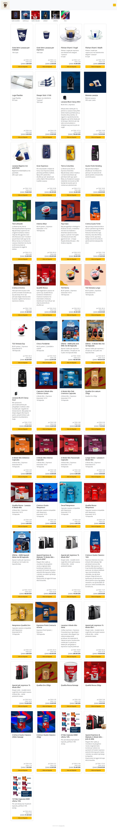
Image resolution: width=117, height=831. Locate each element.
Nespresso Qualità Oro (21, 625)
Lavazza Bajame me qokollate (20, 167)
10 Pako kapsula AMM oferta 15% (21, 800)
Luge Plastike (17, 95)
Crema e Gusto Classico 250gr (46, 736)
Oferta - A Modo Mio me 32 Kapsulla (94, 345)
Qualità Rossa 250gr (93, 685)
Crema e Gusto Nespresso (42, 506)
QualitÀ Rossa (42, 288)
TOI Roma (65, 288)
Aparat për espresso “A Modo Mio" (21, 686)
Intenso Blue (42, 224)
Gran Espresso (42, 166)
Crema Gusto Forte (92, 224)
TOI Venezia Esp (18, 344)
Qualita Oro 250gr (44, 685)
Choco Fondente (43, 344)
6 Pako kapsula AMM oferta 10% (69, 736)
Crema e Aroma (18, 288)
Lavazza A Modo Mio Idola (69, 626)
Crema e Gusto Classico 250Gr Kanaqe (21, 736)
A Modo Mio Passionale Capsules (70, 459)
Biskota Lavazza (91, 95)
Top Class (65, 224)
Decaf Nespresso (68, 505)
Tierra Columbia (67, 166)
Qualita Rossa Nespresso (90, 506)
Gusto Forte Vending (93, 166)
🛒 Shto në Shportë (21, 66)
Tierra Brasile (17, 224)
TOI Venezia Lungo (92, 288)
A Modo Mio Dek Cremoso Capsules (68, 392)
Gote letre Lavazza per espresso (45, 49)
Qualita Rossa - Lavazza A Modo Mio (21, 506)
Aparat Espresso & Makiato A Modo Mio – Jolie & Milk (94, 737)
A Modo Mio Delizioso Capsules (20, 459)
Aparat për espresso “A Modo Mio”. (94, 626)
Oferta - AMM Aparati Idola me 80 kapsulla (20, 556)
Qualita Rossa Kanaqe (69, 685)
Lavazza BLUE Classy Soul (20, 399)
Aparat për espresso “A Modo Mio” (70, 556)
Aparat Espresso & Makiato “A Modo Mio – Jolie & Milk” (46, 557)
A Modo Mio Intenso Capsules (45, 459)
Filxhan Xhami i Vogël (69, 48)
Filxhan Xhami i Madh (93, 48)
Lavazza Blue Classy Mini (70, 102)
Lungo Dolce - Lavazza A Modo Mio (94, 459)
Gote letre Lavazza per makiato (21, 49)
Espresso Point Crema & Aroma (46, 626)
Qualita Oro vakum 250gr (92, 392)
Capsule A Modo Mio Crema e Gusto (45, 392)
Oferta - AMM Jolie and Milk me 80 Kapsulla (70, 345)
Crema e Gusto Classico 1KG (94, 556)
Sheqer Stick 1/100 (44, 95)
